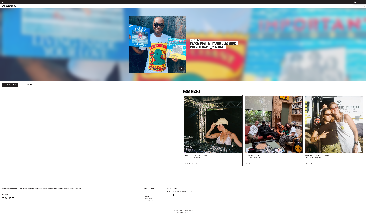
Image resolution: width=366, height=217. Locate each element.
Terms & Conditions (149, 200)
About (146, 194)
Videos (342, 6)
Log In (359, 6)
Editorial (334, 6)
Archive (146, 191)
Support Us (350, 6)
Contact (146, 196)
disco (12, 92)
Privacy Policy (148, 198)
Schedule (325, 6)
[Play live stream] (2, 2)
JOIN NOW (170, 195)
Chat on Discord (361, 2)
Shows (317, 6)
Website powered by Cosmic (183, 212)
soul (4, 92)
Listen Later (29, 85)
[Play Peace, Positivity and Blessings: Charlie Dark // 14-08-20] (181, 68)
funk (8, 92)
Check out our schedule (13, 2)
